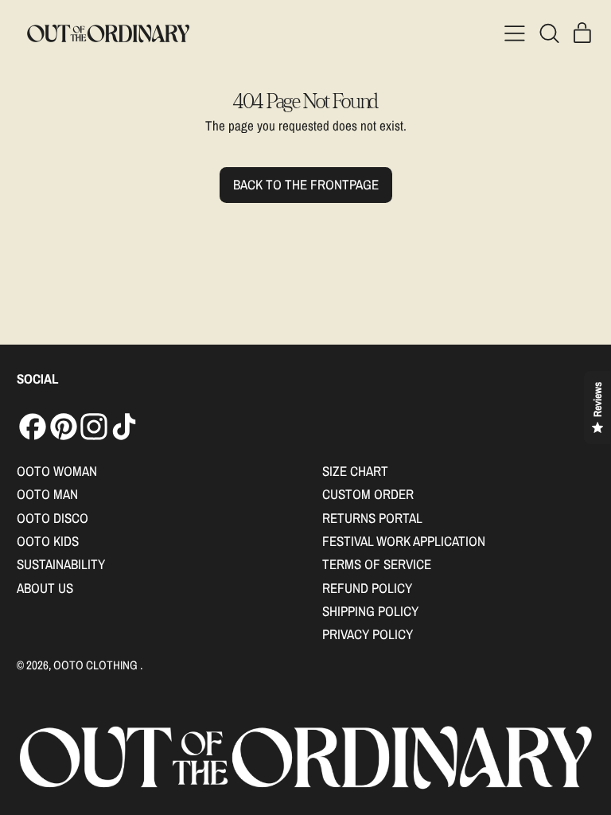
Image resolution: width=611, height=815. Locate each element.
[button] (549, 33)
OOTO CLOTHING (96, 665)
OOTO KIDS (48, 541)
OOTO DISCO (52, 518)
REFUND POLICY (367, 588)
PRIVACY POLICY (367, 634)
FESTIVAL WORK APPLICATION (403, 541)
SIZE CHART (355, 471)
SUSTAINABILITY (61, 564)
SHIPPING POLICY (370, 611)
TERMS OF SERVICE (376, 564)
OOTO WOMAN (57, 471)
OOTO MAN (47, 494)
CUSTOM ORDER (368, 494)
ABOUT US (45, 588)
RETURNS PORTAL (372, 518)
